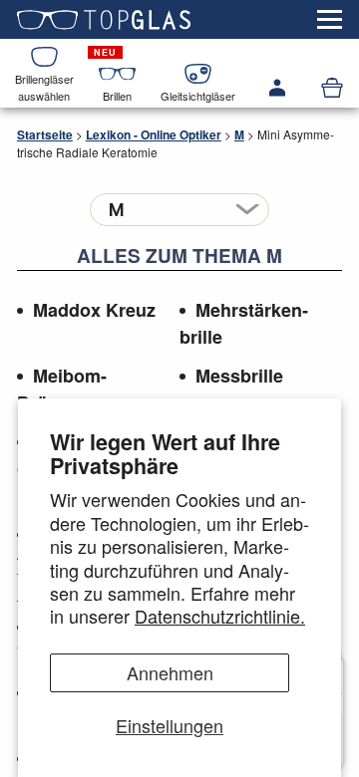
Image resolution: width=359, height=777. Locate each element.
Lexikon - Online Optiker (153, 134)
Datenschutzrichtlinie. (220, 616)
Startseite (45, 134)
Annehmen (170, 672)
